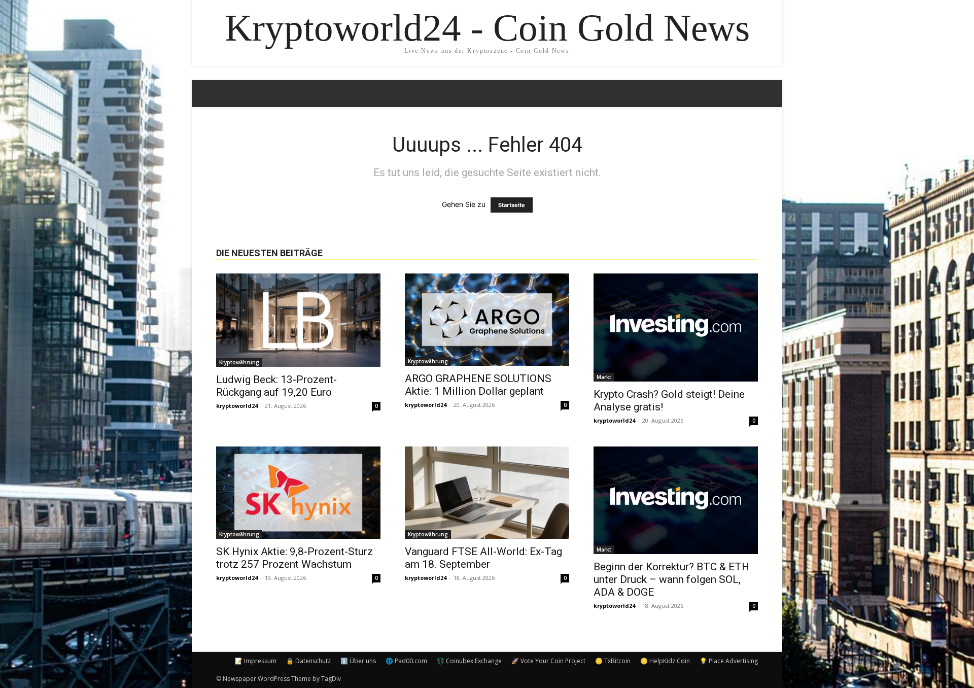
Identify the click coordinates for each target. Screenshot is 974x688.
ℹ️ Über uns (358, 661)
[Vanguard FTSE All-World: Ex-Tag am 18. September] (487, 492)
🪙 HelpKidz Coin (665, 661)
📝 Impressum (255, 661)
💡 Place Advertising (729, 661)
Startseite (511, 205)
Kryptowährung (239, 362)
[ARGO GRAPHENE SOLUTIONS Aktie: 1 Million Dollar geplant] (487, 319)
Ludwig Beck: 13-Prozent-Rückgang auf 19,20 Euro (276, 385)
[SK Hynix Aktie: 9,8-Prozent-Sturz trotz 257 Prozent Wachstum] (298, 492)
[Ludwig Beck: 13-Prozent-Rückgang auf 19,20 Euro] (298, 320)
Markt (604, 377)
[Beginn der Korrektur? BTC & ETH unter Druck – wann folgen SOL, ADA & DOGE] (676, 500)
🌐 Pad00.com (406, 661)
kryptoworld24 (237, 405)
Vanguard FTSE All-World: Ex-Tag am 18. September (483, 557)
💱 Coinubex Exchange (469, 661)
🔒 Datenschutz (308, 661)
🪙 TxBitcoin (613, 661)
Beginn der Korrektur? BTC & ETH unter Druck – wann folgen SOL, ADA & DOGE (671, 579)
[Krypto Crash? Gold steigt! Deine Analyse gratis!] (676, 327)
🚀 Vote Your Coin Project (548, 661)
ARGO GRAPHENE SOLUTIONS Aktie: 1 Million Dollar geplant (478, 384)
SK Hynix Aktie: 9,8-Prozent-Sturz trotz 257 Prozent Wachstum (294, 557)
